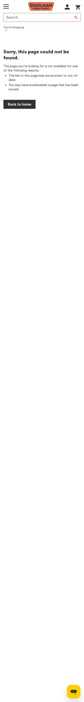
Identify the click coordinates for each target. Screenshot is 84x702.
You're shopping (13, 27)
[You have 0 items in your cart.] (78, 6)
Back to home (19, 104)
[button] (67, 7)
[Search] (76, 17)
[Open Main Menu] (6, 6)
